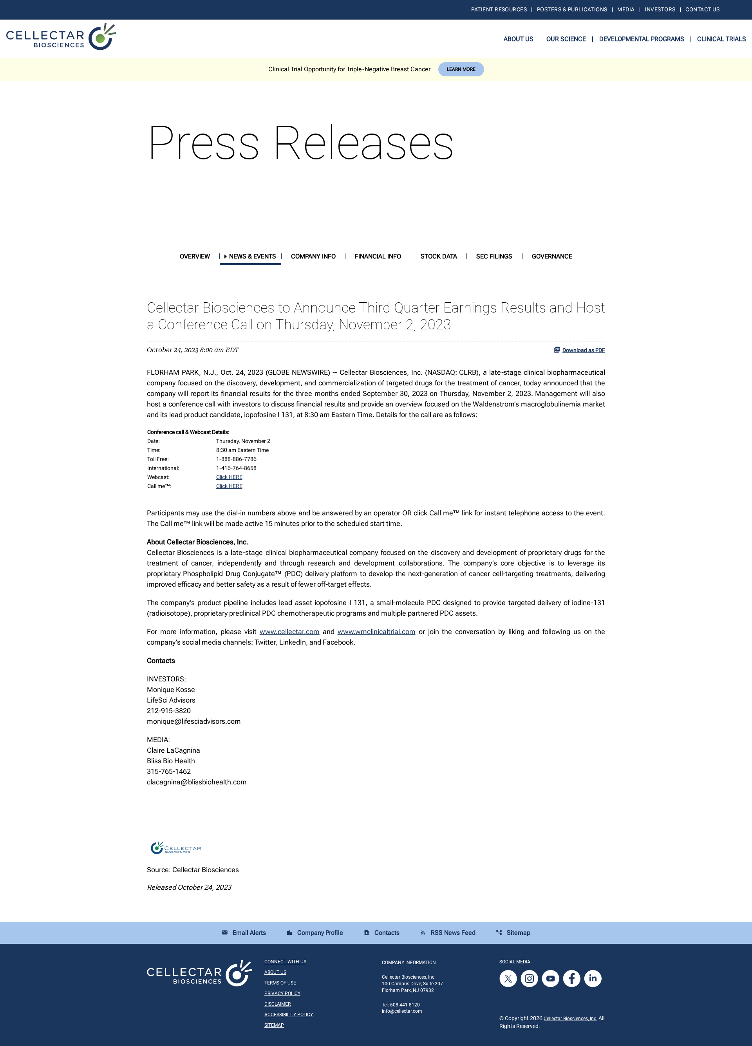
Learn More (461, 69)
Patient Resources (499, 9)
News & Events (252, 256)
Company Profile (314, 932)
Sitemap (513, 932)
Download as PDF (583, 350)
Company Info (313, 256)
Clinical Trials (721, 39)
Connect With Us (285, 961)
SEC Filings (494, 256)
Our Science (566, 39)
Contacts (381, 932)
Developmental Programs (641, 39)
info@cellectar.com (402, 1011)
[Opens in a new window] (508, 978)
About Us (518, 39)
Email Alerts (244, 932)
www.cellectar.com (290, 631)
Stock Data (439, 256)
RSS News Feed (447, 932)
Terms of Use (280, 983)
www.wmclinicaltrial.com (377, 631)
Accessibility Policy (288, 1014)
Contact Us (702, 9)
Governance (552, 256)
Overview (195, 256)
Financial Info (378, 256)
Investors (660, 9)
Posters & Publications (572, 9)
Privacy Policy (282, 993)
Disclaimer (277, 1004)
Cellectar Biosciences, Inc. (570, 1018)
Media (625, 9)
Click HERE (229, 477)
